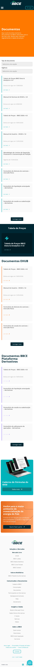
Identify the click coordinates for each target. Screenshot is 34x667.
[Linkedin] (23, 665)
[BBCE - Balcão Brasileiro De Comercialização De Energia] (15, 3)
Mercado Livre (17, 552)
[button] (17, 344)
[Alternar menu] (2, 7)
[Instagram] (27, 665)
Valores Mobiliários (17, 572)
